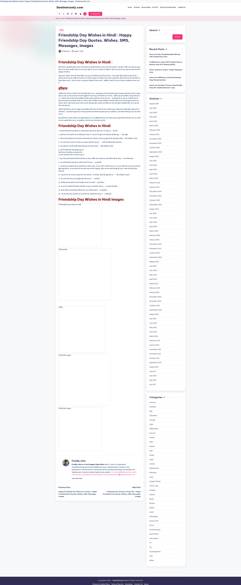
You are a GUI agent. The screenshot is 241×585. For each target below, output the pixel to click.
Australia (152, 407)
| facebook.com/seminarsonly (83, 475)
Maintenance (154, 468)
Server (151, 525)
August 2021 (153, 367)
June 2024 (153, 218)
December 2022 (155, 297)
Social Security (154, 530)
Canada (152, 420)
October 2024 (154, 200)
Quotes (152, 494)
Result (151, 499)
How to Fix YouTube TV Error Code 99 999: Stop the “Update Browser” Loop (165, 86)
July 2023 (152, 266)
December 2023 (155, 244)
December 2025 (155, 139)
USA (151, 556)
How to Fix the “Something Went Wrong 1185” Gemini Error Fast (164, 55)
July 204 (152, 384)
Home (57, 18)
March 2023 (153, 284)
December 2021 (155, 349)
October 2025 (154, 147)
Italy (151, 451)
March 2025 (153, 178)
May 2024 (153, 222)
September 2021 (155, 362)
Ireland (151, 446)
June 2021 (153, 376)
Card (151, 424)
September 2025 (155, 152)
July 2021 (152, 371)
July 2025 (152, 161)
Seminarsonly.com (69, 7)
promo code (153, 486)
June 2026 (153, 112)
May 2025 (153, 169)
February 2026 (154, 130)
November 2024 (155, 196)
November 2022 (155, 301)
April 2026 (153, 121)
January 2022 (154, 345)
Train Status (153, 538)
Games (152, 437)
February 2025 (154, 183)
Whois (151, 560)
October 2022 (154, 305)
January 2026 (154, 134)
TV (150, 543)
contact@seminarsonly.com (124, 472)
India (151, 442)
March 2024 (153, 231)
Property (152, 490)
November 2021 (155, 354)
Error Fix (152, 433)
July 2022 (152, 319)
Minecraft (152, 473)
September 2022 (155, 310)
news (62, 18)
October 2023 (154, 253)
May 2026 (153, 117)
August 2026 (154, 104)
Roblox (151, 508)
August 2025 (154, 156)
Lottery (152, 464)
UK (150, 547)
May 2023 (153, 275)
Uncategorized (154, 552)
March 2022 (153, 336)
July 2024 (152, 213)
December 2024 (155, 191)
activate (152, 402)
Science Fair (153, 521)
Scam (151, 512)
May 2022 (153, 327)
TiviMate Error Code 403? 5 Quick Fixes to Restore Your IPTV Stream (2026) (165, 63)
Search (153, 30)
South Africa (153, 534)
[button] (95, 14)
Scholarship (153, 516)
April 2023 (153, 279)
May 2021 (152, 380)
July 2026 (152, 108)
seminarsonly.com (128, 475)
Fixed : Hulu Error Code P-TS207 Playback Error (165, 71)
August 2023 (154, 262)
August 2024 (154, 209)
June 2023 (153, 270)
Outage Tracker (155, 481)
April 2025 (153, 174)
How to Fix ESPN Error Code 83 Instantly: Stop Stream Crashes (165, 79)
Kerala (151, 455)
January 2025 (154, 187)
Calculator (153, 415)
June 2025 (153, 165)
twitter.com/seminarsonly (107, 475)
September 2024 (155, 205)
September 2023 (155, 257)
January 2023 (154, 292)
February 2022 (154, 341)
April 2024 (153, 226)
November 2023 (155, 248)
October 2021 (154, 358)
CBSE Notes (153, 429)
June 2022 (153, 323)
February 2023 (154, 288)
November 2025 (155, 143)
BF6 (150, 411)
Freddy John (79, 460)
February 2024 (154, 235)
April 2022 (153, 332)
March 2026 (153, 126)
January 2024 (154, 240)
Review (152, 503)
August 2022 (154, 314)
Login (151, 459)
